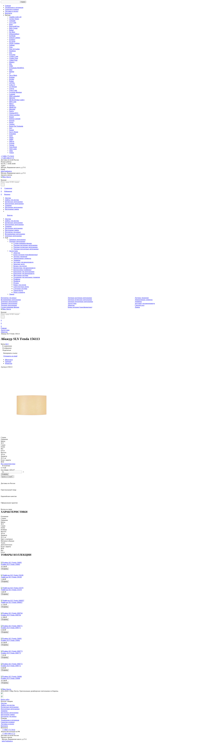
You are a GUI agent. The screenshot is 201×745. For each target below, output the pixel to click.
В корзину (5, 474)
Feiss (11, 47)
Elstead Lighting (14, 38)
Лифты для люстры (12, 200)
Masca (11, 103)
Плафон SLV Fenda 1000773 (11, 653)
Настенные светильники (14, 207)
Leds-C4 (12, 85)
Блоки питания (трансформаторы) (25, 255)
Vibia (11, 151)
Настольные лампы (12, 209)
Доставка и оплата (11, 11)
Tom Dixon (13, 147)
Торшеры (8, 205)
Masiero (12, 105)
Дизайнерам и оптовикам (14, 7)
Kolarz (11, 81)
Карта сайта (5, 699)
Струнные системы (20, 288)
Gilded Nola (13, 60)
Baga (11, 24)
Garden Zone (13, 58)
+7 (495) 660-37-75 (7, 158)
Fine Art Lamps (14, 49)
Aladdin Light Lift (15, 17)
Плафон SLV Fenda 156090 (10, 678)
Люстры (8, 198)
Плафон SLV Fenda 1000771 (11, 628)
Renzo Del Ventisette (16, 126)
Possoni (11, 120)
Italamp (11, 71)
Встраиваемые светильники (15, 234)
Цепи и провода (19, 292)
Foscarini (12, 54)
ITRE (11, 66)
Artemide (12, 21)
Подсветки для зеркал (13, 232)
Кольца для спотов (20, 266)
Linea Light (13, 90)
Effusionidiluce (14, 34)
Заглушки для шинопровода (23, 262)
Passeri (11, 117)
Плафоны (16, 279)
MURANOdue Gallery (17, 100)
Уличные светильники (17, 241)
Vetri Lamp (13, 149)
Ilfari (10, 70)
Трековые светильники (17, 239)
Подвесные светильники (14, 202)
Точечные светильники (13, 236)
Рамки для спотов (19, 285)
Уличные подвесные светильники (25, 247)
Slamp (11, 137)
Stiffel (11, 139)
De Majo (12, 32)
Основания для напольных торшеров (26, 277)
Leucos (11, 88)
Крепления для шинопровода (23, 273)
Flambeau (12, 51)
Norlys (11, 111)
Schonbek (12, 134)
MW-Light (12, 102)
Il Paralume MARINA (16, 68)
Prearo (11, 122)
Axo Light (12, 22)
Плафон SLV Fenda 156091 (10, 640)
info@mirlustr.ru (6, 171)
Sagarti (11, 130)
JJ (9, 73)
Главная (8, 5)
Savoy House (13, 132)
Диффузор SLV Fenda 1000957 (12, 602)
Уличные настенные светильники (25, 245)
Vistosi (11, 152)
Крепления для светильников (23, 271)
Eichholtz (12, 36)
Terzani (11, 145)
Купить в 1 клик (7, 477)
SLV (10, 128)
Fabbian (12, 45)
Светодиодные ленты (21, 287)
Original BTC (13, 113)
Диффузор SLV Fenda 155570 (11, 590)
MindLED (12, 107)
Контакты (8, 13)
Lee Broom (13, 87)
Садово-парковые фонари (22, 243)
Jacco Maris (13, 75)
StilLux (11, 141)
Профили (16, 281)
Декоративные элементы (22, 258)
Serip (11, 136)
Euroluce (12, 39)
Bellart (11, 30)
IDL (10, 64)
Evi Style (12, 41)
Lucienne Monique (15, 92)
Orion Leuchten (14, 115)
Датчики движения (20, 256)
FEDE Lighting (14, 43)
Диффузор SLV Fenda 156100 (11, 577)
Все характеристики (8, 464)
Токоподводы (18, 290)
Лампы (11, 294)
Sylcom (11, 143)
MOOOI (12, 98)
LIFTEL (12, 83)
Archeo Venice (14, 19)
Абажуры (16, 253)
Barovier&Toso (14, 26)
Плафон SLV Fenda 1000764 (11, 615)
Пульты (16, 283)
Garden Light (13, 56)
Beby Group (13, 28)
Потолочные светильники (14, 203)
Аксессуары (13, 251)
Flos (10, 53)
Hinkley (12, 62)
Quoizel (11, 124)
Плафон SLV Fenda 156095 (10, 564)
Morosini (12, 109)
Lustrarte (12, 94)
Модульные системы (20, 275)
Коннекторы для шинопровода (24, 268)
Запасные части (19, 264)
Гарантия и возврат (12, 9)
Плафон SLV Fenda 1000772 (11, 666)
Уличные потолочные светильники (26, 249)
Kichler (11, 79)
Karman (12, 77)
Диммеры (16, 260)
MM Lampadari (14, 96)
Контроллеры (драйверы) (22, 270)
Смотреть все (139, 305)
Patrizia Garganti (14, 119)
